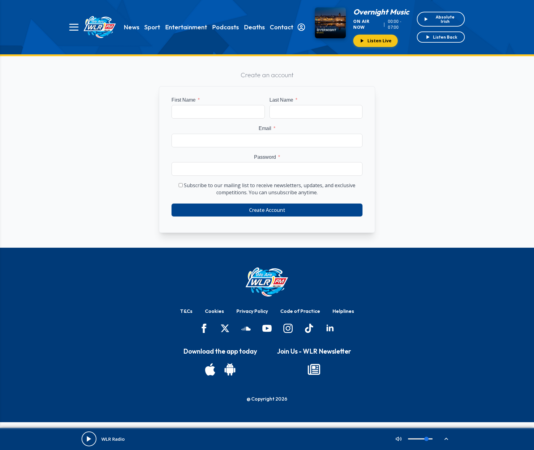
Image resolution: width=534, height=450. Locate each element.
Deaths (254, 27)
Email (265, 128)
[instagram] (288, 328)
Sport (152, 27)
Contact (281, 27)
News (131, 27)
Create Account (267, 210)
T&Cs (186, 311)
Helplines (343, 311)
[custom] (246, 328)
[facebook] (204, 328)
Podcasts (225, 27)
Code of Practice (300, 311)
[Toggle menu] (73, 27)
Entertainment (186, 27)
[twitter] (225, 328)
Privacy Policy (252, 311)
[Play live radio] (89, 438)
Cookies (214, 311)
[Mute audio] (398, 439)
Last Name (281, 100)
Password (265, 157)
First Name (184, 100)
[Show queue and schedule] (446, 439)
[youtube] (267, 328)
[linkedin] (330, 328)
